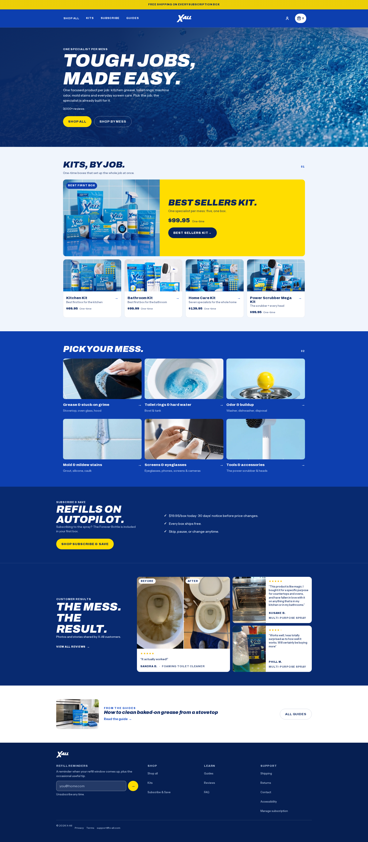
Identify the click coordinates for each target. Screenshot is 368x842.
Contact (265, 792)
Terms (90, 827)
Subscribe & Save (159, 792)
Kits (150, 782)
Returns (265, 782)
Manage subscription (274, 811)
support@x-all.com (108, 827)
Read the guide (118, 719)
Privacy (79, 827)
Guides (208, 773)
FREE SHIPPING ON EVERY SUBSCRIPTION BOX (184, 4)
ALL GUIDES (295, 714)
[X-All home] (184, 18)
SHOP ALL (77, 121)
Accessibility (268, 801)
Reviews (209, 782)
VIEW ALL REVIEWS (73, 646)
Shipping (266, 773)
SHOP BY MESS (112, 121)
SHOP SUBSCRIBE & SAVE (85, 544)
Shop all (153, 773)
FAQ (206, 792)
